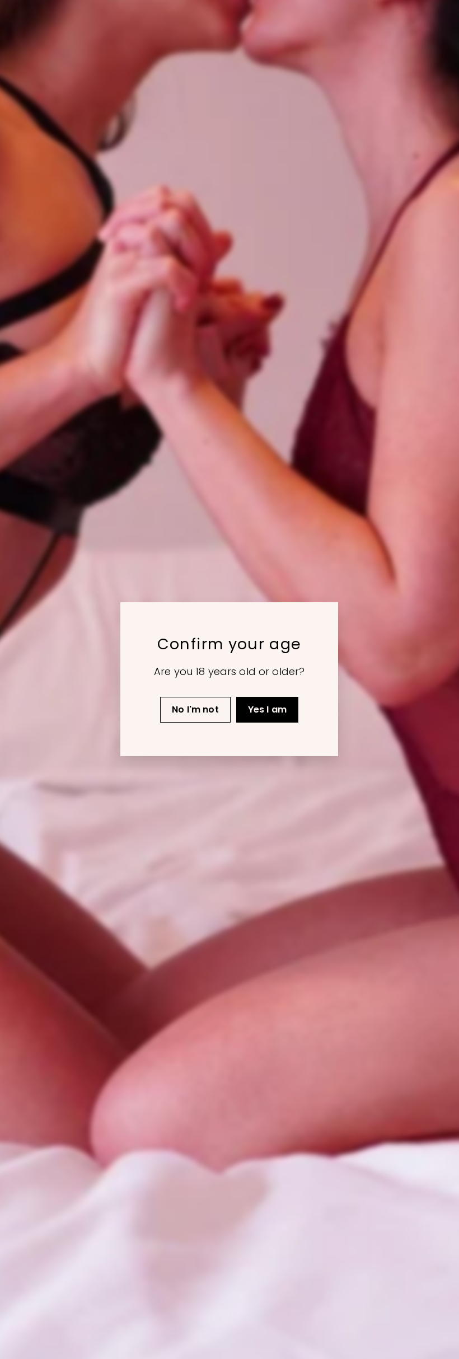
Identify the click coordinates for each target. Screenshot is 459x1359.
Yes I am (267, 709)
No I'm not (195, 709)
